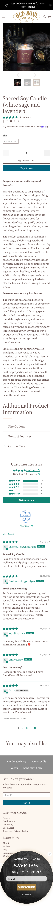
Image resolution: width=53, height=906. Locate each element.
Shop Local (8, 827)
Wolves (6, 846)
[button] (10, 117)
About (6, 843)
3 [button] (27, 728)
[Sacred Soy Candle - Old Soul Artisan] (26, 47)
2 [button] (22, 728)
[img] (10, 542)
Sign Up (26, 802)
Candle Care (16, 446)
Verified (25, 526)
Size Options (16, 426)
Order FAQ (8, 824)
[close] (50, 5)
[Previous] (19, 75)
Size (5, 135)
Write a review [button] (26, 499)
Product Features (20, 436)
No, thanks (26, 895)
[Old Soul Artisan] (26, 17)
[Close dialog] (49, 854)
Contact (6, 817)
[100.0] (25, 516)
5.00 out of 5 (33, 470)
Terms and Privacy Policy (15, 831)
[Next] (34, 75)
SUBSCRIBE (26, 887)
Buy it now (26, 168)
